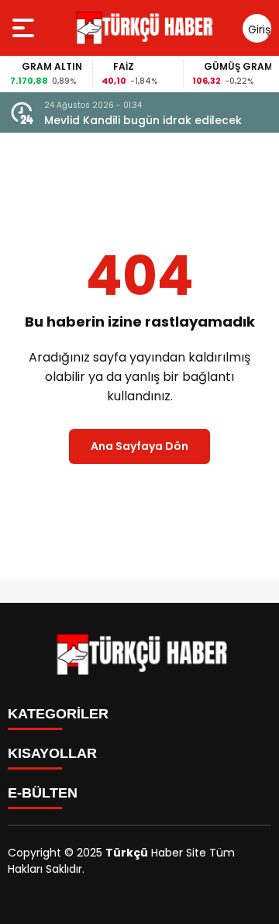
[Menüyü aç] (25, 27)
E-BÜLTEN (43, 793)
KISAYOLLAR (52, 753)
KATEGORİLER (58, 714)
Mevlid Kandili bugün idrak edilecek (143, 120)
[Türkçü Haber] (142, 28)
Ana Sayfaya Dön (139, 446)
